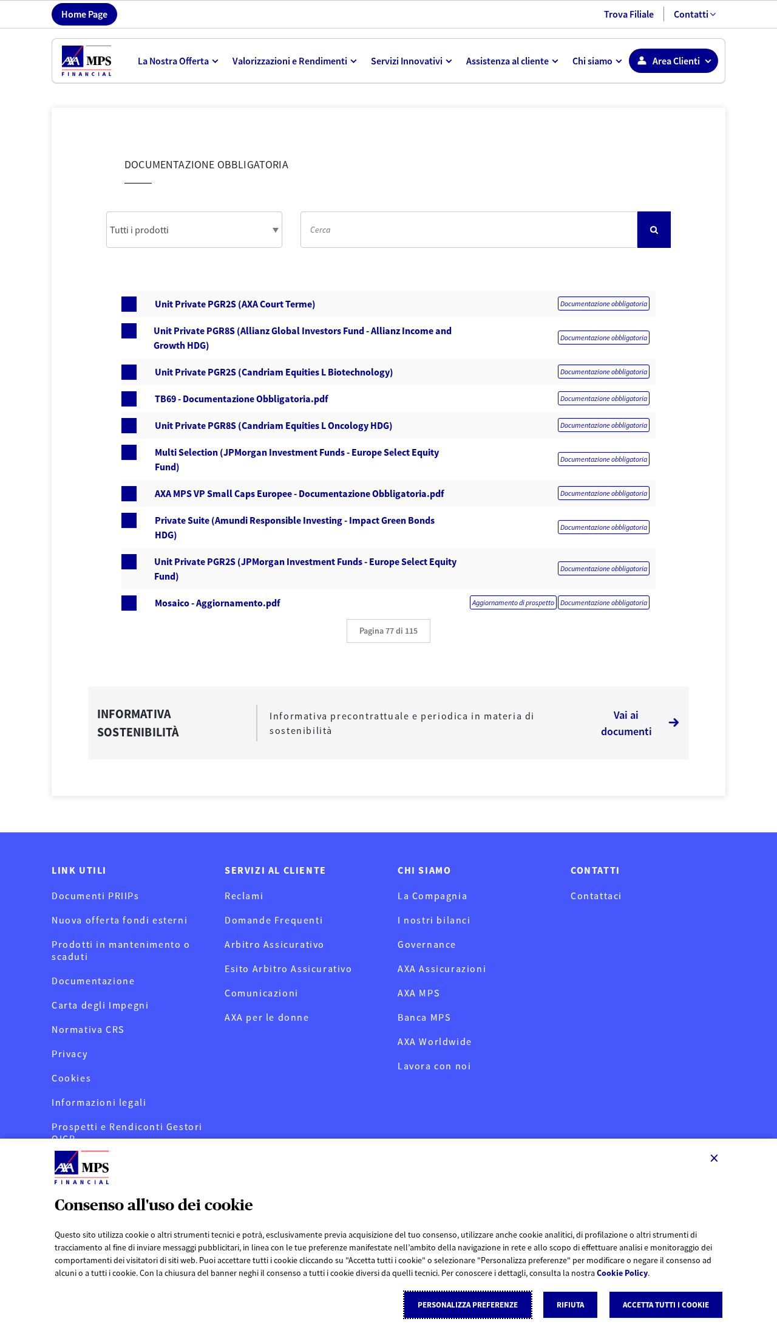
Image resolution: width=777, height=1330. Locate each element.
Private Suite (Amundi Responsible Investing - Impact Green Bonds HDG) (295, 527)
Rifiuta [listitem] (570, 1305)
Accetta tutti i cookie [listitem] (666, 1305)
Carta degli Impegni (100, 1005)
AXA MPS (418, 993)
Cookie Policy (622, 1272)
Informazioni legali (99, 1102)
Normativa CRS (88, 1029)
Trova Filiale (629, 14)
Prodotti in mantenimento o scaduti (121, 950)
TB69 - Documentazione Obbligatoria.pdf (241, 398)
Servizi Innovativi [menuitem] (407, 61)
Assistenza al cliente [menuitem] (507, 61)
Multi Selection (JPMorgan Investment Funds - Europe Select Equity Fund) (297, 459)
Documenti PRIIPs (96, 896)
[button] (388, 631)
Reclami (244, 896)
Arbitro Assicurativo (275, 944)
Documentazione (93, 981)
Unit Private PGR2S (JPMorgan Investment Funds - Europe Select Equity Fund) (305, 568)
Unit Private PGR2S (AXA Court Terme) (235, 304)
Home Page (84, 14)
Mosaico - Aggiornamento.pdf (217, 603)
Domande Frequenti (274, 920)
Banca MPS (424, 1017)
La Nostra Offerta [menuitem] (173, 61)
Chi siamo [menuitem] (592, 61)
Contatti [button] (691, 14)
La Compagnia (432, 896)
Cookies (71, 1078)
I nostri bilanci (434, 920)
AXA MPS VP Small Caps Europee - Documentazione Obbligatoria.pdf (299, 493)
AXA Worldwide (435, 1041)
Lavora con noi (434, 1066)
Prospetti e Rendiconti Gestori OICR (127, 1132)
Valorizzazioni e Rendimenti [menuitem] (289, 61)
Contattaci (596, 896)
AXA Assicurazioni (442, 968)
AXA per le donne (267, 1017)
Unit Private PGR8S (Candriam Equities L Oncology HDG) (274, 425)
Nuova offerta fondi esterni (120, 920)
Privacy (69, 1053)
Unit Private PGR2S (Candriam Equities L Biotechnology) (274, 372)
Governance (427, 944)
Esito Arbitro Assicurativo (289, 968)
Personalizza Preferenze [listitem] (468, 1305)
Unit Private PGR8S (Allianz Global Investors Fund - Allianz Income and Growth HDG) (303, 337)
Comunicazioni (262, 993)
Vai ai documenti (626, 723)
